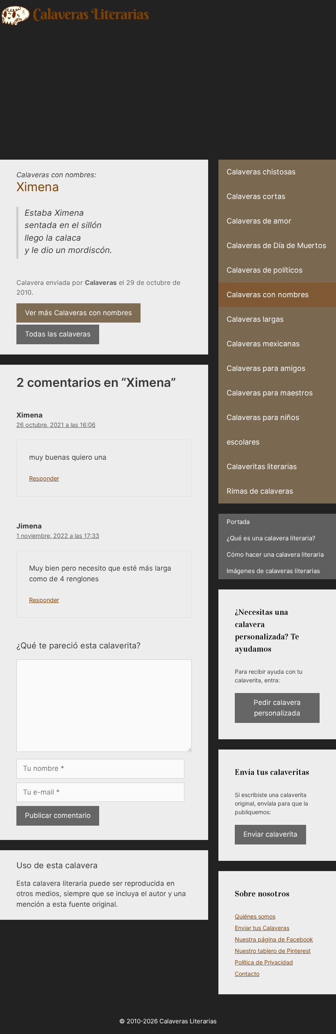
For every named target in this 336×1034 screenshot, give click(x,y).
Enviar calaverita (270, 834)
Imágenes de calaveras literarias (273, 571)
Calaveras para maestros (270, 392)
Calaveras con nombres (268, 294)
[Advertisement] (168, 88)
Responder (44, 478)
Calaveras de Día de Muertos (276, 245)
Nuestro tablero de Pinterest (273, 950)
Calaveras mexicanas (263, 343)
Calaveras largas (255, 319)
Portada (238, 522)
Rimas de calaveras (260, 491)
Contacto (247, 973)
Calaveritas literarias (262, 466)
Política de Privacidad (264, 962)
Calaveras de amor (259, 221)
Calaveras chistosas (261, 171)
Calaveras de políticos (264, 270)
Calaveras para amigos (266, 368)
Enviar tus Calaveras (262, 927)
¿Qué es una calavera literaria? (271, 538)
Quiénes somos (255, 916)
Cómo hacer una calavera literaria (275, 554)
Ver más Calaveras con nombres (78, 313)
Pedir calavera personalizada (277, 707)
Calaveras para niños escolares (263, 429)
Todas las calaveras (58, 334)
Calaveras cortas (256, 196)
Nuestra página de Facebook (274, 939)
